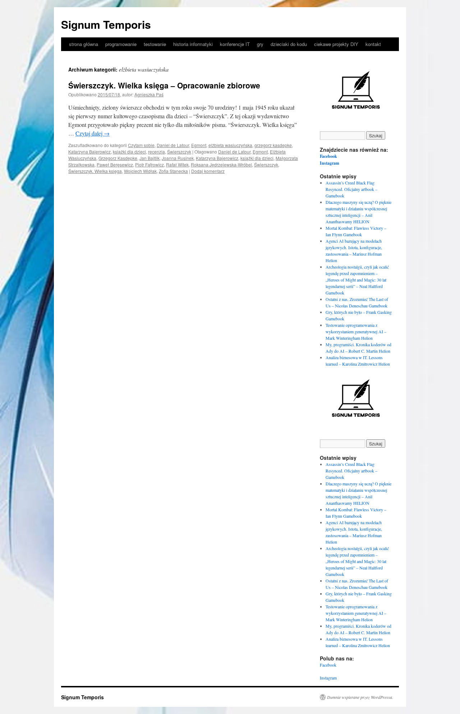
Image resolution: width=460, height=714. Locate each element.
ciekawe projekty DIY (336, 44)
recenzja (156, 151)
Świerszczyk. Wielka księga (95, 171)
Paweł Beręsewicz (115, 164)
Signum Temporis (106, 24)
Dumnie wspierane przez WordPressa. (360, 697)
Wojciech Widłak (140, 171)
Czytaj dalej (92, 133)
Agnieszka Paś (149, 94)
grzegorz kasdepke (273, 145)
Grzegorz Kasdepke (117, 158)
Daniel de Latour (173, 145)
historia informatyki (193, 44)
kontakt (373, 44)
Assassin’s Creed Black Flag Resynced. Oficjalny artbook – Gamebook (351, 189)
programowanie (121, 44)
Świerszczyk (179, 151)
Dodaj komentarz (208, 171)
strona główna (83, 44)
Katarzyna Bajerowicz (89, 151)
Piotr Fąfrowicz (149, 164)
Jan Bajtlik (149, 158)
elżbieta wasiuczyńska (230, 145)
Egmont (198, 145)
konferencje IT (235, 44)
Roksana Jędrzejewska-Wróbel (221, 164)
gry (260, 44)
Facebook (328, 156)
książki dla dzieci (129, 151)
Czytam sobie (141, 145)
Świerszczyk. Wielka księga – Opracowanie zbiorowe (164, 85)
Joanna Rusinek (178, 158)
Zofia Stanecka (173, 171)
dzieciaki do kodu (289, 44)
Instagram (329, 163)
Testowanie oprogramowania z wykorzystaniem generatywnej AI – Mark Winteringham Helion (356, 331)
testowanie (155, 44)
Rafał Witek (177, 164)
